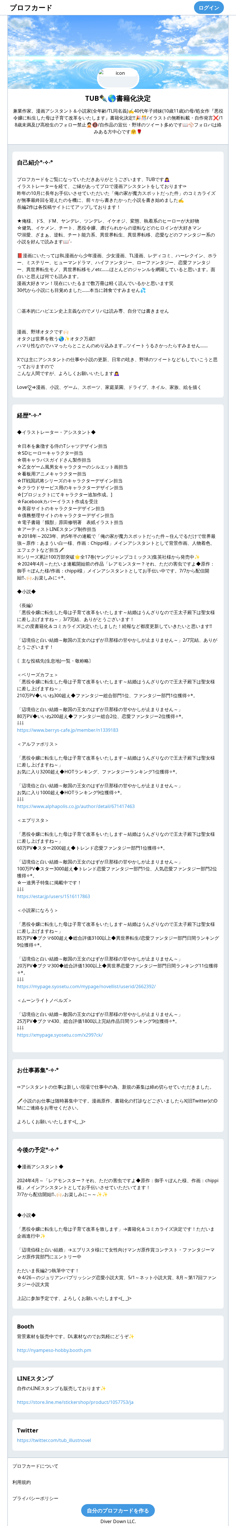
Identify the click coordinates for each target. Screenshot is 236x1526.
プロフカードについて (35, 1466)
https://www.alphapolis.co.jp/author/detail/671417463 (76, 806)
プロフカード (31, 7)
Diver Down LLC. (118, 1521)
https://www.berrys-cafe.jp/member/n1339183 (67, 730)
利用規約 (21, 1482)
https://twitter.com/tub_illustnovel (54, 1440)
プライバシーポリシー (35, 1498)
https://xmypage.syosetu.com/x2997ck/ (60, 1035)
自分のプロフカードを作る (118, 1510)
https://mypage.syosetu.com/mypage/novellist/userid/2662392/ (86, 986)
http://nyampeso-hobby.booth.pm (54, 1350)
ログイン (209, 7)
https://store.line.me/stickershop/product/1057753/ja (75, 1402)
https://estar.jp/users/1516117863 (53, 896)
